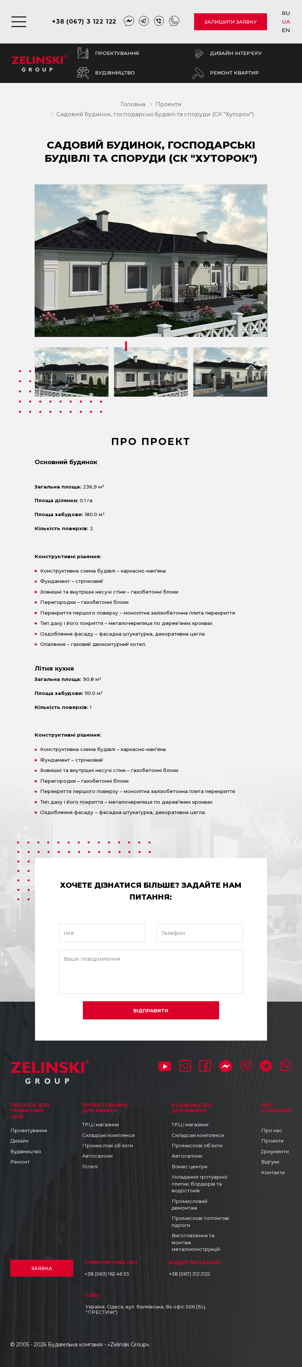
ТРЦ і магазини (100, 1124)
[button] (212, 329)
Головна (133, 104)
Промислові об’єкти (107, 1145)
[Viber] (159, 22)
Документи (275, 1151)
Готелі (90, 1166)
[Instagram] (185, 1066)
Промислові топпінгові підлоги (200, 1221)
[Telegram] (144, 22)
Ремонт (20, 1162)
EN (286, 30)
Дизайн (19, 1141)
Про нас (271, 1130)
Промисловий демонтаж (189, 1204)
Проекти (168, 104)
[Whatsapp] (174, 22)
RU (286, 13)
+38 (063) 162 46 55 (107, 1274)
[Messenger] (129, 22)
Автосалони (97, 1156)
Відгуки (270, 1162)
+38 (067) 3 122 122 (84, 21)
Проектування (28, 1130)
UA (286, 21)
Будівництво (25, 1151)
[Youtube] (164, 1067)
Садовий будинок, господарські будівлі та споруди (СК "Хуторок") (155, 114)
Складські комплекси (108, 1135)
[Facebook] (205, 1066)
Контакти (273, 1172)
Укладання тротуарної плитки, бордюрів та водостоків (199, 1183)
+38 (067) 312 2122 (189, 1274)
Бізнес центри (189, 1166)
